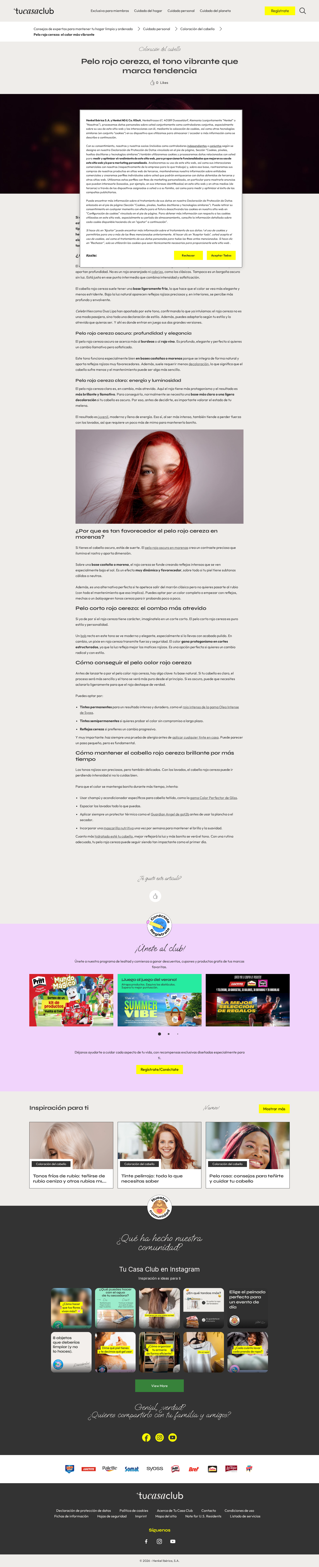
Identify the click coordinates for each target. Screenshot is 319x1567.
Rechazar (188, 255)
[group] (159, 1008)
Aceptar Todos (221, 255)
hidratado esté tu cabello (114, 836)
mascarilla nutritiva (119, 828)
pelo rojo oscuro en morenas (166, 547)
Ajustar (91, 255)
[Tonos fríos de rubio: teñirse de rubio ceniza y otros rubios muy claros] (71, 1155)
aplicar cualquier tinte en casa (195, 737)
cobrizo (157, 271)
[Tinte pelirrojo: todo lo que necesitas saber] (159, 1155)
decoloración (199, 364)
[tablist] (159, 1034)
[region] (161, 189)
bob (83, 636)
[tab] (159, 1033)
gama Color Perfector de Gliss (213, 798)
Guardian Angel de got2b (170, 814)
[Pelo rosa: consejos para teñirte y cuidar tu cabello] (247, 1155)
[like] (155, 896)
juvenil (103, 417)
